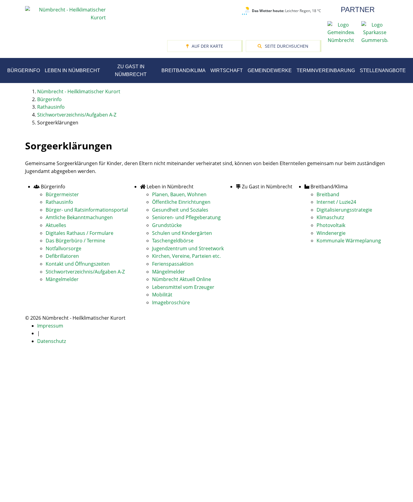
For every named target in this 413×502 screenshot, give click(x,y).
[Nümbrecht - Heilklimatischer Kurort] (65, 13)
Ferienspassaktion (172, 264)
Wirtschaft (226, 70)
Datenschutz (51, 341)
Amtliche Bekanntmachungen (79, 217)
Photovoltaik (331, 225)
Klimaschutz (330, 217)
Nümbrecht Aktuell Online (181, 279)
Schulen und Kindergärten (182, 233)
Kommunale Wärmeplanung (349, 240)
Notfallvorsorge (63, 248)
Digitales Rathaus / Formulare (79, 233)
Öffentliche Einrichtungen (181, 202)
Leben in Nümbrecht (72, 70)
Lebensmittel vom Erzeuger (183, 287)
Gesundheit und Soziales (180, 209)
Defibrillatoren (62, 256)
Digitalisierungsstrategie (344, 209)
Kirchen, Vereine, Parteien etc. (186, 256)
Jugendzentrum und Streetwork (188, 248)
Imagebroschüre (171, 302)
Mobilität (162, 294)
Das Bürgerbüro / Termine (75, 240)
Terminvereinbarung (326, 70)
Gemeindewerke (270, 70)
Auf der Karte (207, 46)
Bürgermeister (62, 194)
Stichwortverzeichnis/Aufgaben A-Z (85, 271)
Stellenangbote (383, 70)
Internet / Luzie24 (336, 202)
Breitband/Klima (183, 70)
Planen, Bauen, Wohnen (179, 194)
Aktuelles (56, 225)
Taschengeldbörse (172, 240)
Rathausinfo (59, 202)
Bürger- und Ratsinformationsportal (87, 209)
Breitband (328, 194)
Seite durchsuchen (286, 46)
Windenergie (331, 233)
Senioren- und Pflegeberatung (186, 217)
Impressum (50, 325)
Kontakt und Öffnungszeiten (78, 264)
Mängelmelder (62, 279)
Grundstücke (167, 225)
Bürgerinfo (23, 70)
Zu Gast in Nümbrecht (131, 70)
